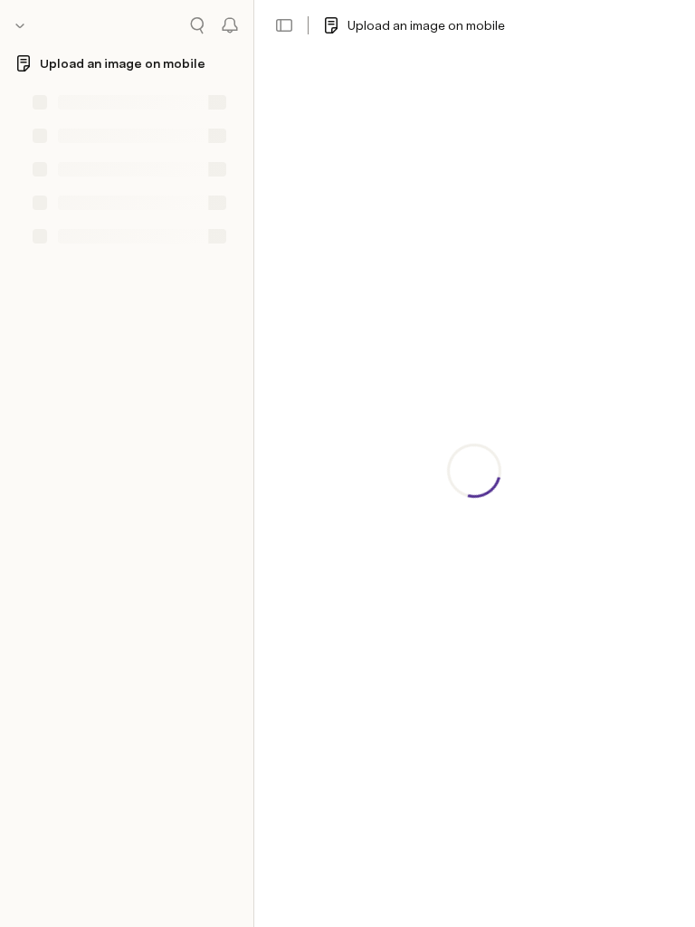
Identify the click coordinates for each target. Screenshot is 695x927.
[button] (284, 25)
